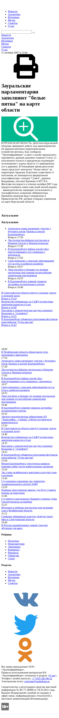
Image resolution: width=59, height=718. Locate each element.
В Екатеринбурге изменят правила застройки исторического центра (27, 283)
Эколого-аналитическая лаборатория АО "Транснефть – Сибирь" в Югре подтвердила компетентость (26, 419)
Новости (13, 11)
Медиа (11, 20)
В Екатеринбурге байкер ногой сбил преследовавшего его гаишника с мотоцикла (28, 252)
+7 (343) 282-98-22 (42, 678)
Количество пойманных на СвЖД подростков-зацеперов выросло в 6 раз (27, 438)
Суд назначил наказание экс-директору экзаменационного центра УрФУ (23, 483)
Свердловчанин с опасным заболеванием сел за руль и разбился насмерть (31, 262)
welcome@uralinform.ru (37, 681)
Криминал (14, 549)
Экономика (14, 546)
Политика (13, 541)
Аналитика (14, 14)
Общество (13, 555)
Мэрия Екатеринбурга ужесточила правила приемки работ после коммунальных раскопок (27, 465)
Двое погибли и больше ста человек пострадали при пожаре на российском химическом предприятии (29, 272)
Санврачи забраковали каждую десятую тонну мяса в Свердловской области (27, 518)
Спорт (11, 558)
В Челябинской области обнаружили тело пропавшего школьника (24, 353)
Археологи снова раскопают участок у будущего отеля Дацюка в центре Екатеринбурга (29, 231)
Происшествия (16, 543)
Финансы (13, 552)
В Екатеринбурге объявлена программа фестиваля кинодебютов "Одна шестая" (29, 456)
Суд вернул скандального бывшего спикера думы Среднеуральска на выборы (29, 500)
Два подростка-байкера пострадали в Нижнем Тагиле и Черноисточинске (28, 242)
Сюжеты (13, 23)
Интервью (13, 17)
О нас (11, 26)
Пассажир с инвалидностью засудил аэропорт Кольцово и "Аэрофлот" (27, 447)
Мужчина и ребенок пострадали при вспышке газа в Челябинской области (27, 509)
